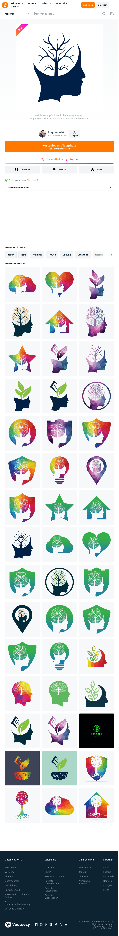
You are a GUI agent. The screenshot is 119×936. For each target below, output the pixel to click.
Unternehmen (12, 880)
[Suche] (104, 14)
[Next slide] (107, 254)
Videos (44, 3)
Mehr (13, 6)
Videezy (9, 876)
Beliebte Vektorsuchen (52, 882)
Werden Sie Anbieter (84, 882)
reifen (10, 254)
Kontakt (82, 871)
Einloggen (102, 5)
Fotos (31, 3)
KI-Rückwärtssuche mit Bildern (17, 895)
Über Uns (83, 876)
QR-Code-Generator (15, 908)
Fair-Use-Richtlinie (101, 931)
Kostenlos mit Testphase (59, 147)
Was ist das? (32, 180)
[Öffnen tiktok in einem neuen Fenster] (56, 926)
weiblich (37, 254)
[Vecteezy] (5, 5)
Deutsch (105, 880)
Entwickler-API (12, 889)
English (105, 867)
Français (105, 885)
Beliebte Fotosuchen (51, 889)
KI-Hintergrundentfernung (17, 903)
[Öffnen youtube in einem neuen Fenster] (66, 926)
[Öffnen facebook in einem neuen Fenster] (36, 926)
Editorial (60, 3)
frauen (52, 254)
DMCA (48, 871)
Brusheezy (10, 867)
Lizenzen (49, 867)
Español (105, 871)
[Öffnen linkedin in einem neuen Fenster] (46, 926)
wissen (99, 254)
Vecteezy (9, 871)
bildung (67, 254)
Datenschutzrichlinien (102, 929)
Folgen (74, 135)
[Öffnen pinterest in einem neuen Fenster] (51, 926)
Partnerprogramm (54, 876)
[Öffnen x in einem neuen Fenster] (61, 926)
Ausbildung (11, 885)
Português (106, 876)
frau (23, 254)
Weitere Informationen (18, 187)
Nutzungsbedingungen (101, 927)
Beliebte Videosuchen (51, 896)
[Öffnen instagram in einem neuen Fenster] (41, 926)
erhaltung (83, 254)
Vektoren (15, 3)
